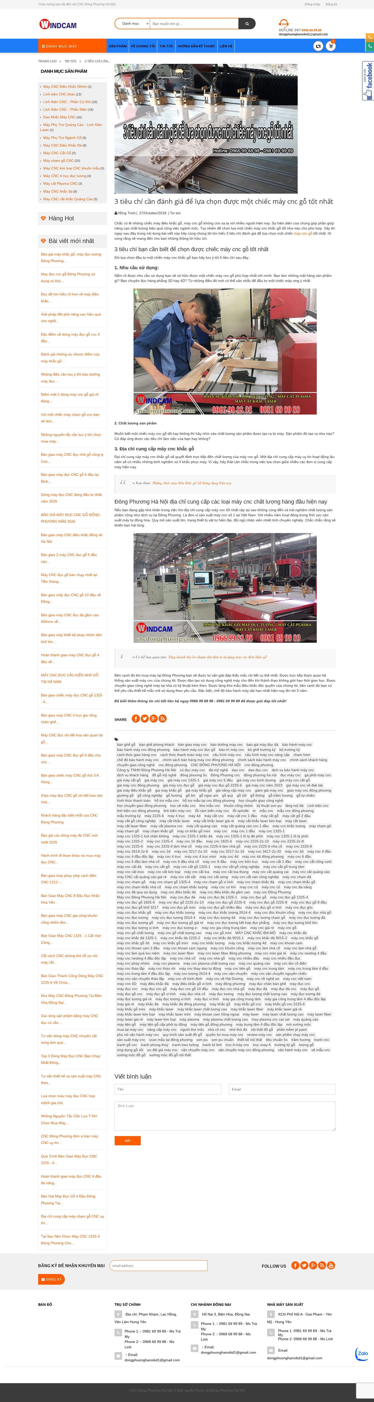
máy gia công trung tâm (242, 999)
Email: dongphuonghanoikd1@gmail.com (152, 1357)
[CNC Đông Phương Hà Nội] (58, 24)
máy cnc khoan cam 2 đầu (138, 948)
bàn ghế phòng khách (156, 744)
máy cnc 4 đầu (319, 851)
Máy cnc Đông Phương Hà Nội (141, 897)
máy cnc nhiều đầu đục (281, 958)
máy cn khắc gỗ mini (193, 831)
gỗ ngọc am (208, 795)
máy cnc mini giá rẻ (270, 953)
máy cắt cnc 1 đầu (242, 816)
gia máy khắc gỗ (168, 790)
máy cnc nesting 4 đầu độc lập (141, 958)
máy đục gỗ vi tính (161, 994)
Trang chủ (47, 61)
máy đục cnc (127, 989)
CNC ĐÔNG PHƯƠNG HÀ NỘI (216, 765)
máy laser (251, 1014)
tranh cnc (321, 1040)
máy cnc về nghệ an (263, 979)
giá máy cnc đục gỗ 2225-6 (220, 785)
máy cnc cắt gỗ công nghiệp (237, 867)
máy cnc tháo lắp (131, 968)
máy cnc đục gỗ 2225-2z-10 (181, 902)
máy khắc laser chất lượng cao (202, 1009)
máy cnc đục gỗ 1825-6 (136, 902)
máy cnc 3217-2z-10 (190, 851)
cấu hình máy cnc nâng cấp (267, 755)
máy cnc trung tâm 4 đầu (308, 968)
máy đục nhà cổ (192, 994)
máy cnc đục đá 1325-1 (218, 897)
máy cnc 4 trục (169, 856)
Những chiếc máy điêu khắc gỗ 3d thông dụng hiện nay (192, 482)
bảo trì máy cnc (231, 750)
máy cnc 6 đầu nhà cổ (181, 862)
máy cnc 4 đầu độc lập (135, 856)
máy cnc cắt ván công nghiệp (255, 877)
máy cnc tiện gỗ (237, 968)
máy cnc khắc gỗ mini (170, 943)
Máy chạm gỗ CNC (58, 161)
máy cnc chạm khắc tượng (186, 887)
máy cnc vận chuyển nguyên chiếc (279, 973)
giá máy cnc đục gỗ (178, 785)
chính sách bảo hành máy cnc (262, 760)
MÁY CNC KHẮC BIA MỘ (255, 933)
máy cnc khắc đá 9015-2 (267, 938)
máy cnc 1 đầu (243, 831)
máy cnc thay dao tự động (200, 968)
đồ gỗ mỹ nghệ (164, 775)
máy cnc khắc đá (293, 933)
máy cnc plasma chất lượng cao (209, 963)
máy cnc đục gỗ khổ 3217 (138, 907)
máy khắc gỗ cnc (247, 1004)
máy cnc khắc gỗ (304, 938)
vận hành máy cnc (293, 1050)
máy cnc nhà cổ (182, 958)
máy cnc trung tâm (269, 968)
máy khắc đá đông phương (184, 1004)
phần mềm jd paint (292, 1029)
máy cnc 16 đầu (189, 841)
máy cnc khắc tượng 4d (247, 943)
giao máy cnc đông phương (309, 790)
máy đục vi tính (206, 999)
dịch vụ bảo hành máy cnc (293, 770)
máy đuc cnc (300, 984)
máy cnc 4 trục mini (200, 856)
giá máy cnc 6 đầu (218, 780)
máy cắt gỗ (270, 816)
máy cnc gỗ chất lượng (135, 933)
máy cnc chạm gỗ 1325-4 (169, 882)
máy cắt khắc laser (175, 821)
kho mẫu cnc (209, 806)
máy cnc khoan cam (286, 943)
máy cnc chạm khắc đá (255, 882)
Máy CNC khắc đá (58, 191)
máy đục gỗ (309, 989)
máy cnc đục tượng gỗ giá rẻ (180, 923)
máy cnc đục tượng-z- (180, 928)
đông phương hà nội (260, 775)
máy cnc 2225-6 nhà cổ (263, 846)
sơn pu (202, 1040)
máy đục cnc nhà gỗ (228, 989)
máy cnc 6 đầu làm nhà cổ (138, 862)
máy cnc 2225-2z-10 (252, 841)
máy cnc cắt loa (196, 872)
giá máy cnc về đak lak (304, 785)
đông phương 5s (193, 775)
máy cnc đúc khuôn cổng (274, 912)
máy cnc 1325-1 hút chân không (143, 836)
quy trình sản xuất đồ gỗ (182, 1035)
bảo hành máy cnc (297, 744)
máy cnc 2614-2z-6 (132, 851)
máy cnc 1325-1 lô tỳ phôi (287, 836)
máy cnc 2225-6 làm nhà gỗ (217, 846)
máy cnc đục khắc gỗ (134, 912)
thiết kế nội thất (249, 1040)
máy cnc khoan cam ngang (185, 948)
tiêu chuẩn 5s (276, 1040)
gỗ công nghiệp (149, 795)
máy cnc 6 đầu (299, 856)
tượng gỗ (306, 1045)
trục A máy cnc (237, 1045)
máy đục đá (257, 989)
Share (120, 720)
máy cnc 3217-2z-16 (227, 851)
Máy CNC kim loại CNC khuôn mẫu (71, 168)
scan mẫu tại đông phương (171, 1040)
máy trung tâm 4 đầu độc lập (259, 1024)
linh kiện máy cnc (177, 811)
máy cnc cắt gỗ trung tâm (283, 867)
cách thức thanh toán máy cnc (184, 755)
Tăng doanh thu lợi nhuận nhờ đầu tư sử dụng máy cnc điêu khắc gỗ (217, 656)
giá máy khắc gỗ (198, 790)
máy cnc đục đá (182, 897)
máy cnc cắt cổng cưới (313, 862)
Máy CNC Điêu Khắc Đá (62, 145)
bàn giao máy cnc (192, 744)
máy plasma (189, 1019)
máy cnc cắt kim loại (164, 872)
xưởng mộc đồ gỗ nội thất (170, 1055)
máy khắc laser (161, 1009)
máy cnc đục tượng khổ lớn (295, 923)
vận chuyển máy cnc (197, 1050)
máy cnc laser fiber (178, 953)
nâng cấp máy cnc (162, 1029)
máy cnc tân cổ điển (290, 963)
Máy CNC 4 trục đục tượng (65, 176)
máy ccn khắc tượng (288, 826)
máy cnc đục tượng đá (307, 917)
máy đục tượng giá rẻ (134, 999)
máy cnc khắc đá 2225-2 (180, 938)
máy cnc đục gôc (299, 907)
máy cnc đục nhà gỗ (314, 912)
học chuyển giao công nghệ (261, 800)
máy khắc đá (148, 1004)
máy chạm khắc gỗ (158, 831)
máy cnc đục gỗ (253, 897)
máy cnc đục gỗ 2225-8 (268, 902)
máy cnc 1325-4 (160, 841)
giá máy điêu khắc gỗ (134, 790)
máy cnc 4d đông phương (263, 856)
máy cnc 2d (161, 851)
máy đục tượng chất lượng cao (262, 994)
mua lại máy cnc (130, 1029)
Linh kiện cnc (317, 806)
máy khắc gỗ (220, 1004)
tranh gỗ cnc (127, 1045)
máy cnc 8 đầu (214, 862)
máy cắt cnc (214, 816)
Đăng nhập (312, 4)
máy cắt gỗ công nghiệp (136, 821)
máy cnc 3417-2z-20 (264, 851)
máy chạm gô (320, 826)
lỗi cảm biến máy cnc (212, 811)
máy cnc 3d (294, 851)
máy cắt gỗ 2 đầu (296, 816)
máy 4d (194, 816)
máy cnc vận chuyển (230, 973)
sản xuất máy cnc (131, 1040)
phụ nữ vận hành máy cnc (138, 1035)
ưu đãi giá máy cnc (162, 1050)
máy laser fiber (319, 1014)
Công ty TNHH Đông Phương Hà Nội (146, 770)
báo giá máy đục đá (262, 744)
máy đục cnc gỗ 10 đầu (189, 989)
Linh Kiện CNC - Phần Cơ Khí (67, 102)
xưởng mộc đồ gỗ (131, 1055)
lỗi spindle (241, 811)
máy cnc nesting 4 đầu (308, 953)
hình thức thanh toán (134, 800)
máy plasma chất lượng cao (225, 1019)
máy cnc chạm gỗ (131, 882)
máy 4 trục (176, 816)
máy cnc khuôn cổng (227, 948)
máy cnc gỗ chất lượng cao (180, 933)
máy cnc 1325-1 (272, 831)
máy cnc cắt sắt (183, 877)
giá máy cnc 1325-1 (183, 780)
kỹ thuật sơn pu (269, 806)
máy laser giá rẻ (130, 1019)
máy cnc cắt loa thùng (231, 872)
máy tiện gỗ (126, 1024)
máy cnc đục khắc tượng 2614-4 (224, 912)
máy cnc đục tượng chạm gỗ (262, 917)
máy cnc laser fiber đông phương (224, 953)
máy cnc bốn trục (244, 862)
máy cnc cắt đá (129, 867)
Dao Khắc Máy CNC (59, 117)
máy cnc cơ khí (223, 887)
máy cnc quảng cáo (254, 963)
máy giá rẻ (125, 1004)
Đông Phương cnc (225, 775)
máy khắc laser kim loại (136, 1014)
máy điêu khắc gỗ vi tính (192, 984)
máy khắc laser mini (175, 1014)
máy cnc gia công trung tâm (224, 928)
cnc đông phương (173, 765)
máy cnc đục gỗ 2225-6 (227, 902)
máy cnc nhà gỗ (212, 958)
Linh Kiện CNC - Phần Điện (65, 109)
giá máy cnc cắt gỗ (295, 780)
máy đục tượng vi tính (173, 999)
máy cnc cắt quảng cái (270, 872)
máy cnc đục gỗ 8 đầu (309, 902)
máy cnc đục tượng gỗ (135, 923)
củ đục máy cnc (192, 770)
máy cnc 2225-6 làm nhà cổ (169, 846)
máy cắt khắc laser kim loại (259, 821)
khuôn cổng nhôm (238, 806)
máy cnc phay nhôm (133, 963)
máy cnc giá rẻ (262, 928)
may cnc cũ (249, 887)
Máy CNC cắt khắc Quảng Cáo (68, 199)
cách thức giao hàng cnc (136, 755)
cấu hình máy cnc (227, 755)
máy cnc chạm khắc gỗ (296, 882)
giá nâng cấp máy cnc (233, 790)
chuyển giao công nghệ (136, 765)
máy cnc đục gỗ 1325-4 (289, 897)
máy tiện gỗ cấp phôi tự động (163, 1024)
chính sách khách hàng (308, 760)
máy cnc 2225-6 (130, 846)
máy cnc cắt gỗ (157, 867)
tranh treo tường (185, 1045)
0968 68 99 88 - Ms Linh (149, 1344)
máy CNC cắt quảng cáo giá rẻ (142, 877)
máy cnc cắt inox (130, 872)
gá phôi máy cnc (318, 775)
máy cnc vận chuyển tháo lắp (140, 979)
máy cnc (220, 831)
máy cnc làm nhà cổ (264, 948)
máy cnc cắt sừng (213, 877)
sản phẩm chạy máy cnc (295, 1035)
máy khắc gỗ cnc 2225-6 (285, 1004)
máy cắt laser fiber (132, 826)
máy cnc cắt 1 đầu (276, 862)
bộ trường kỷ (289, 750)
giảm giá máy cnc (269, 790)
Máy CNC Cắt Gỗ (57, 153)
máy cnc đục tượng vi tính (138, 928)
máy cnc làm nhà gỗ (300, 948)
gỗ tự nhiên (305, 795)
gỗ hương (174, 795)
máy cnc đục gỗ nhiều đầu (220, 907)
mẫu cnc (266, 811)
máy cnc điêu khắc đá (178, 892)
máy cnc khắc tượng (208, 943)
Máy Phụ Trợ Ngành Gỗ (62, 138)
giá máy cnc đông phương (138, 785)
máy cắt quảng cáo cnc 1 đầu (245, 826)
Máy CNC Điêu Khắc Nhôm (65, 86)
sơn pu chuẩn (222, 1040)
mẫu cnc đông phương (295, 811)
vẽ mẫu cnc (320, 1050)
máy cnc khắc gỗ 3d (133, 943)
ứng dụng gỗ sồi (130, 1050)
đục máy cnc (290, 775)
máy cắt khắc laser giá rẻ (214, 821)
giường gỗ (125, 795)
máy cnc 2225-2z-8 (288, 841)
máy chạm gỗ (128, 831)
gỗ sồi (242, 795)
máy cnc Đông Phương (272, 892)
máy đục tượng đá (305, 994)
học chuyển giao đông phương (141, 806)
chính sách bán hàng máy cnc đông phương (198, 760)
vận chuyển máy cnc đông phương (246, 1050)
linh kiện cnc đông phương (138, 811)
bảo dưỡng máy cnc (226, 744)
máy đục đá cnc (283, 989)
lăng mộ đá (294, 806)
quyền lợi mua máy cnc (224, 1035)
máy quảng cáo (305, 1019)
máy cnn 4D (126, 984)
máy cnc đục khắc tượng (175, 912)
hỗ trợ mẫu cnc (166, 800)
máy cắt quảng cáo (201, 826)
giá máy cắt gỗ (129, 780)
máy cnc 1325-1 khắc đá (192, 836)
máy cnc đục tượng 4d (217, 917)
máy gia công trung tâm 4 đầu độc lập (295, 999)
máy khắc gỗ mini (131, 1009)
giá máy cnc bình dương (256, 780)
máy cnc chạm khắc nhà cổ (139, 887)
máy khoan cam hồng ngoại (216, 1014)
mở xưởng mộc (298, 1024)
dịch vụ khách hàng (132, 775)
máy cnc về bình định (185, 979)
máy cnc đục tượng (132, 917)
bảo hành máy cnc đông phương (143, 750)
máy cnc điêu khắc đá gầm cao (225, 892)
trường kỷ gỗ (285, 1045)
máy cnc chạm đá (297, 877)
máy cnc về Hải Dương (224, 979)
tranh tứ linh (212, 1045)
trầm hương (300, 1040)
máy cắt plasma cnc (167, 826)
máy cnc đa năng (298, 887)
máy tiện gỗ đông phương (211, 1024)
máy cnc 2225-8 (299, 846)
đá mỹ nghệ (218, 770)
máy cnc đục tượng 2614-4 (173, 917)
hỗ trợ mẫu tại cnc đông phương (209, 800)
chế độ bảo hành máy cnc (138, 760)
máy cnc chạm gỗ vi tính (213, 882)
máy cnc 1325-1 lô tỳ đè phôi (239, 836)
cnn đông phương (258, 765)
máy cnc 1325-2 (130, 841)
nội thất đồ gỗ (262, 1029)
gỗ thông (257, 795)
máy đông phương (230, 984)
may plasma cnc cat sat (271, 1019)
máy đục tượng (221, 994)
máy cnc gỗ (303, 233)
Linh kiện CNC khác (59, 94)
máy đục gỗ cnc (129, 994)
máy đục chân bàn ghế (267, 984)
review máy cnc (259, 1035)
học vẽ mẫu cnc (183, 806)
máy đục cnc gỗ (154, 989)
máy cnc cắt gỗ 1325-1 (192, 867)
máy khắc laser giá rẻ (284, 1009)
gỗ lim (190, 795)
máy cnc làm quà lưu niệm (138, 953)
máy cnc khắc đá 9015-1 (224, 938)
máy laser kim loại (161, 1019)
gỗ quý (227, 795)
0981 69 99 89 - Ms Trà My (153, 1334)
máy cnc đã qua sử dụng (137, 892)
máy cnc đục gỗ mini (178, 907)
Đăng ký (331, 4)
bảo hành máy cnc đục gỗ (194, 750)
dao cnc (238, 770)
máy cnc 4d (229, 856)
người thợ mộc (192, 1029)
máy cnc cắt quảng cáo (311, 872)
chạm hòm (301, 755)
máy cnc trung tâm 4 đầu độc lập (143, 973)
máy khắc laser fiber (247, 1009)
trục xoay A (262, 1045)
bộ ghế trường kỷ (262, 750)
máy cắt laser (296, 821)
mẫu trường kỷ (129, 816)
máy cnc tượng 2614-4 (192, 973)
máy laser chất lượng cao (283, 1014)
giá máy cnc (154, 780)
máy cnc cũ (271, 887)
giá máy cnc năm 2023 (264, 785)
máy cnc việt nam (297, 979)
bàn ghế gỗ (126, 744)
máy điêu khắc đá (154, 984)
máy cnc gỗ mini (218, 933)
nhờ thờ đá (238, 1029)
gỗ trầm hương (280, 795)
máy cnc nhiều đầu (244, 958)
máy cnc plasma (166, 963)
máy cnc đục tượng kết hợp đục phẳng (238, 923)
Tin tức (71, 61)
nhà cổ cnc (216, 1029)
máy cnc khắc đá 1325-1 (137, 938)
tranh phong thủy (154, 1045)
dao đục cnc (258, 770)
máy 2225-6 (154, 816)
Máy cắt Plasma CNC (60, 183)
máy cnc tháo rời (161, 968)
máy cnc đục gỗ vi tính (264, 907)
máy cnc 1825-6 (219, 841)
